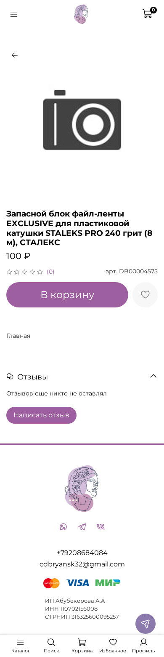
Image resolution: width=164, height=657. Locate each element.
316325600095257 (95, 617)
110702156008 (79, 609)
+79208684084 (82, 553)
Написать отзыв (41, 415)
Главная (18, 335)
